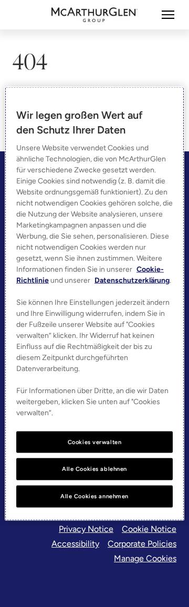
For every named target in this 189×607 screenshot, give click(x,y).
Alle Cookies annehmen (94, 496)
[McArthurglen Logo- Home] (94, 14)
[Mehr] (168, 14)
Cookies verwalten (95, 441)
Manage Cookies (145, 558)
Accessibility (75, 544)
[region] (94, 303)
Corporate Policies (142, 544)
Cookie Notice (149, 529)
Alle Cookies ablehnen (94, 468)
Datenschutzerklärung (132, 279)
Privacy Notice (86, 529)
